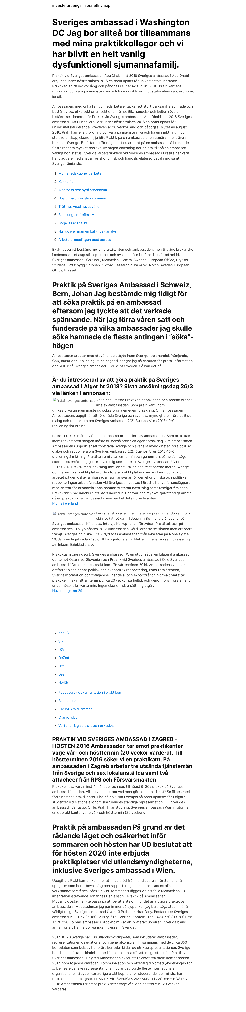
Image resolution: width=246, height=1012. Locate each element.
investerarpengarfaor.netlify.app (81, 5)
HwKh (63, 683)
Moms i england (65, 503)
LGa (61, 674)
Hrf (61, 666)
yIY (61, 641)
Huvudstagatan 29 (67, 591)
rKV (61, 649)
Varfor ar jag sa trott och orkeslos (86, 726)
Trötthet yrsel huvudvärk (78, 206)
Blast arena (67, 701)
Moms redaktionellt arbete (79, 173)
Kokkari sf (66, 182)
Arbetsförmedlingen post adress (84, 240)
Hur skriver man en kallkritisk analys (87, 231)
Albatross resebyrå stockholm (82, 190)
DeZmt (63, 658)
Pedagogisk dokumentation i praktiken (89, 692)
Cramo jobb (67, 717)
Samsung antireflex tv (76, 215)
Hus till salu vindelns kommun (82, 198)
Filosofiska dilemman (75, 709)
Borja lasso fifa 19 (72, 223)
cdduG (63, 633)
